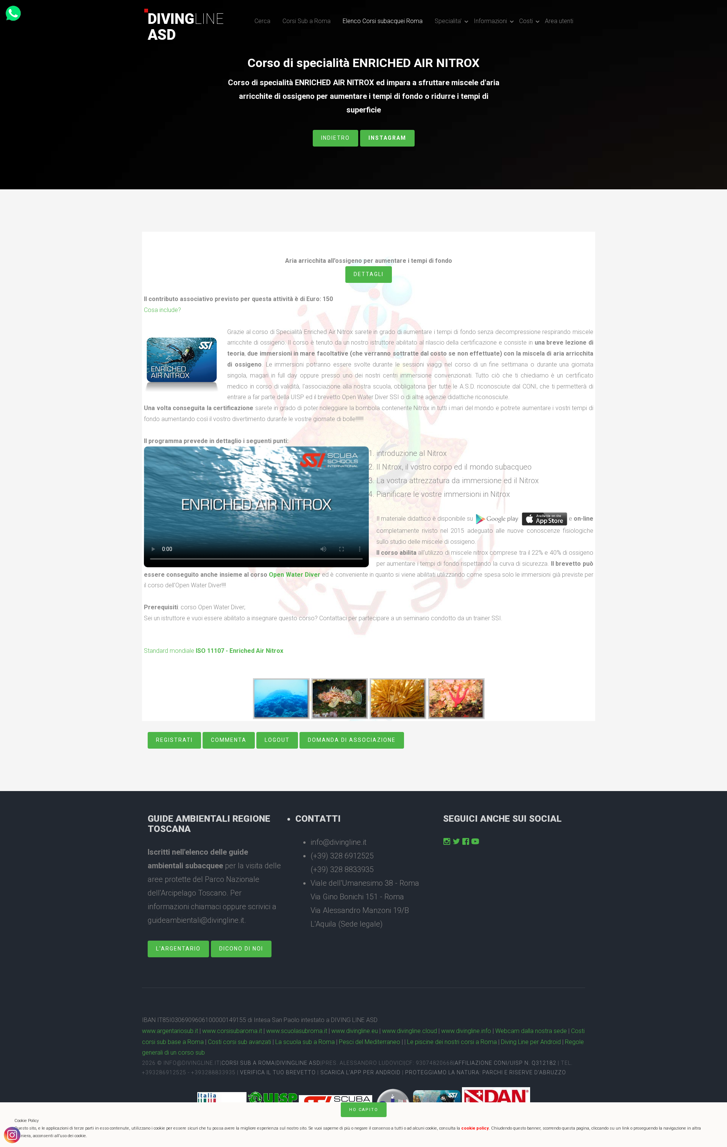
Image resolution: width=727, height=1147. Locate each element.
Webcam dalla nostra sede (531, 1031)
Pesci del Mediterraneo (369, 1042)
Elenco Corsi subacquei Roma (383, 21)
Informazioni (490, 21)
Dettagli (369, 274)
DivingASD (186, 27)
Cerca (262, 21)
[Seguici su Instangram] (447, 841)
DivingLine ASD (298, 1063)
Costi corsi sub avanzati (239, 1042)
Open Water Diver (294, 574)
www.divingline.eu (354, 1031)
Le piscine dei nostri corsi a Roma (452, 1042)
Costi (526, 21)
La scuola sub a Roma (305, 1042)
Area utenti (559, 21)
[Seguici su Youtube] (475, 841)
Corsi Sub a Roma (306, 21)
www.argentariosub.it (170, 1031)
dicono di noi (241, 949)
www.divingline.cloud (409, 1031)
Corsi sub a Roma (248, 1063)
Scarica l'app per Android (360, 1072)
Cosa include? (162, 310)
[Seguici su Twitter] (456, 841)
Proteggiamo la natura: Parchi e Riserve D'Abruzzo (485, 1072)
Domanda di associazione (352, 740)
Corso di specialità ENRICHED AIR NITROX (363, 63)
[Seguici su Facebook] (466, 841)
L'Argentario (178, 949)
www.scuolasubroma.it (296, 1031)
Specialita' (448, 21)
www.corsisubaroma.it (232, 1031)
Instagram (387, 138)
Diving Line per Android (531, 1042)
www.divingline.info (466, 1031)
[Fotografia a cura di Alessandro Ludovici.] (281, 698)
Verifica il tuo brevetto (278, 1072)
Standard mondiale (213, 650)
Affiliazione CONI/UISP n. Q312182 (505, 1063)
